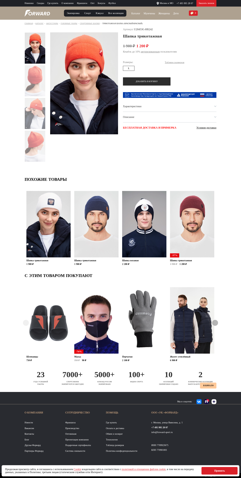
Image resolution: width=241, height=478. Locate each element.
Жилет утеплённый (180, 357)
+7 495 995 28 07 (185, 3)
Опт (92, 3)
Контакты (29, 434)
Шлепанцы (32, 357)
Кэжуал (99, 13)
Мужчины (149, 13)
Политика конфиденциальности (121, 451)
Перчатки (127, 357)
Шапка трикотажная (37, 260)
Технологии (112, 439)
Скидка (40, 3)
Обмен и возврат (114, 434)
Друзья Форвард (33, 445)
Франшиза (82, 3)
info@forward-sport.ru (162, 432)
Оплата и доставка (115, 428)
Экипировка (73, 13)
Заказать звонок (206, 3)
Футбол (112, 3)
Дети (176, 13)
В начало (208, 385)
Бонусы (101, 3)
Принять (219, 470)
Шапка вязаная (130, 260)
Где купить (52, 3)
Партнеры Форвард (34, 451)
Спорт (87, 13)
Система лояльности (75, 451)
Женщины (164, 13)
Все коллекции (116, 13)
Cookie (77, 469)
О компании (67, 3)
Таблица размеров (115, 445)
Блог (27, 439)
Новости (29, 422)
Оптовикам (70, 434)
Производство (72, 428)
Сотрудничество (77, 412)
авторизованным (150, 51)
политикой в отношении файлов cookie (144, 469)
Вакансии (29, 428)
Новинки (29, 3)
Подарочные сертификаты (78, 445)
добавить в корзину (147, 81)
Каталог (135, 13)
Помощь (112, 412)
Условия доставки (206, 127)
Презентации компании (77, 439)
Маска (77, 357)
